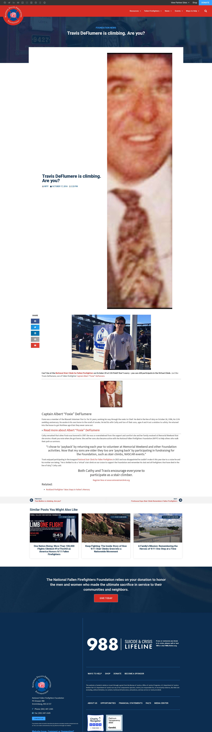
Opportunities (108, 703)
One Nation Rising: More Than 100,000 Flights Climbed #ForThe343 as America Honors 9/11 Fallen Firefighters (54, 550)
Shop (195, 2)
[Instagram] (27, 2)
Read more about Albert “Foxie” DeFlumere (72, 430)
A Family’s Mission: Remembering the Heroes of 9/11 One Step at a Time (158, 547)
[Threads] (40, 2)
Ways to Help (191, 11)
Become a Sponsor (134, 673)
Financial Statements (130, 703)
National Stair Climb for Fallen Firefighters (74, 373)
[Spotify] (44, 2)
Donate (205, 2)
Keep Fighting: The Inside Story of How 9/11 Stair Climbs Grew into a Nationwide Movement (106, 549)
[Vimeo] (22, 2)
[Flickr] (31, 2)
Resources (134, 11)
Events (178, 11)
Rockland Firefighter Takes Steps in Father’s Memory (68, 489)
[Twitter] (9, 2)
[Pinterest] (36, 2)
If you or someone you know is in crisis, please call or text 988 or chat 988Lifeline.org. (167, 643)
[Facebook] (5, 2)
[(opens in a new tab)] (106, 528)
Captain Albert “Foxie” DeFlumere (90, 376)
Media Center (161, 703)
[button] (205, 11)
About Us (92, 703)
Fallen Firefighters (151, 11)
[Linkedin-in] (13, 2)
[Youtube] (18, 2)
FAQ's (148, 703)
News (167, 11)
